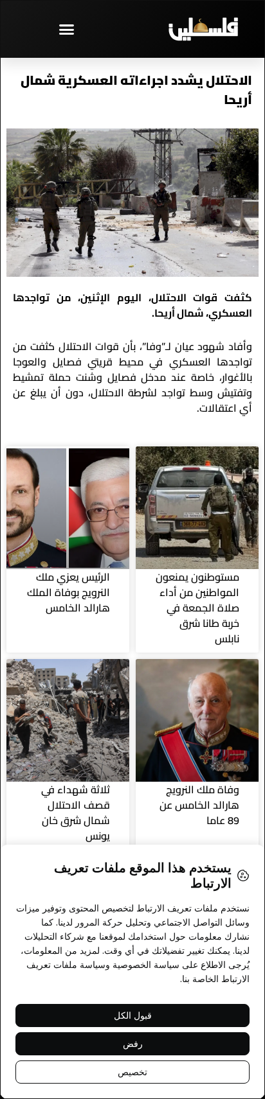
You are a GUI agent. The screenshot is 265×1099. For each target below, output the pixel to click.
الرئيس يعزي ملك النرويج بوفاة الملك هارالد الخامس (68, 592)
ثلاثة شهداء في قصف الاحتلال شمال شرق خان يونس (75, 812)
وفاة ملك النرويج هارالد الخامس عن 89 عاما (199, 805)
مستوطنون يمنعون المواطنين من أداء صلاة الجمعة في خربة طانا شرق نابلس (197, 607)
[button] (66, 29)
